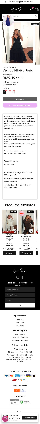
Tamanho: (7, 88)
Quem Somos (20, 334)
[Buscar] (35, 16)
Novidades (12, 67)
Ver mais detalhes (10, 84)
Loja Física (20, 326)
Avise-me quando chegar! (22, 105)
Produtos (20, 320)
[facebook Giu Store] (22, 277)
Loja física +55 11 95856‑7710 (21, 352)
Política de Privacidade (20, 337)
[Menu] (4, 9)
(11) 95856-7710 (21, 349)
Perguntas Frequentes (20, 340)
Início (4, 67)
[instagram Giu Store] (17, 277)
